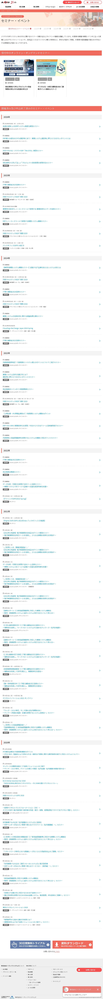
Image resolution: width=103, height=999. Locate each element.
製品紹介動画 (56, 974)
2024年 (56, 28)
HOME (3, 11)
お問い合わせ (94, 2)
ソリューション (50, 7)
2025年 (46, 28)
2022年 (75, 28)
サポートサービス (58, 969)
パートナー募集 (7, 976)
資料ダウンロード (73, 2)
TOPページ (31, 969)
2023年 (66, 28)
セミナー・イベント (65, 7)
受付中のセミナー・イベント (18, 28)
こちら (57, 951)
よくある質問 (80, 7)
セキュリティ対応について (60, 972)
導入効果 (22, 7)
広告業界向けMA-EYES (59, 977)
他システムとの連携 (34, 982)
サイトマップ (56, 981)
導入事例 (36, 7)
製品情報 (8, 7)
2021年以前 (87, 28)
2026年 (36, 28)
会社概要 (5, 969)
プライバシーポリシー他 (9, 972)
